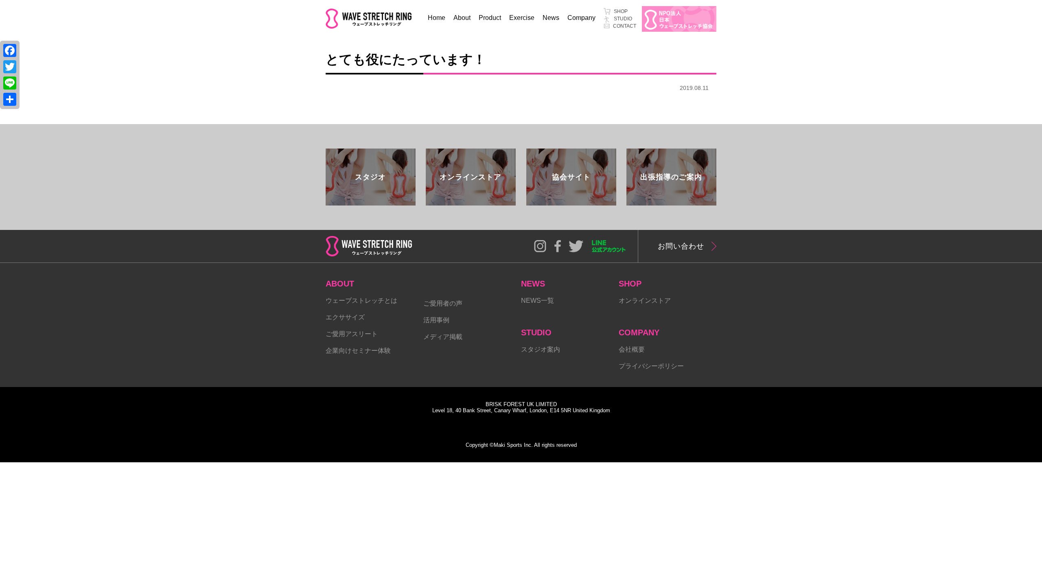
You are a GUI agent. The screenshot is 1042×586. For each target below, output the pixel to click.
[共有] (10, 99)
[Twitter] (10, 67)
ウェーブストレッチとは (361, 300)
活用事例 (436, 320)
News (551, 17)
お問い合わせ (681, 246)
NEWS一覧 (537, 300)
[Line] (10, 83)
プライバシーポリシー (651, 366)
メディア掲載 (442, 336)
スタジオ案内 (540, 349)
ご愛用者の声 (442, 303)
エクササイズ (345, 317)
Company (581, 17)
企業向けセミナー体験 (358, 350)
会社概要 (632, 349)
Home (436, 17)
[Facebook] (10, 50)
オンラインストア (645, 300)
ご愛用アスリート (352, 333)
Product (490, 17)
